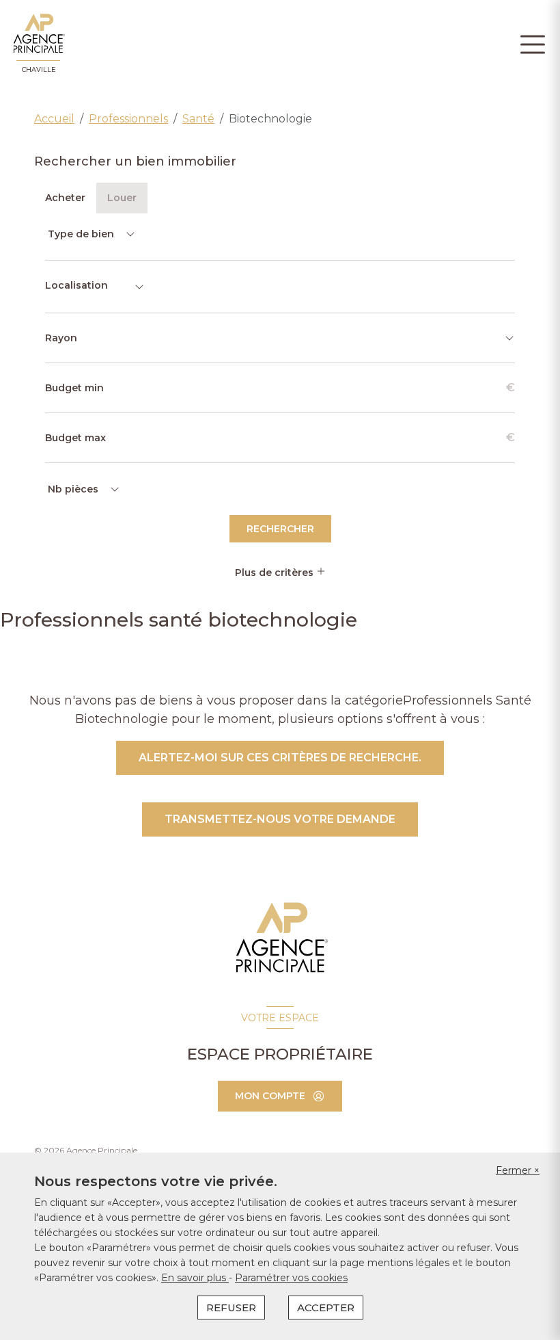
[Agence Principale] (280, 937)
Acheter (65, 198)
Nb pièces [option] (73, 489)
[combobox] (95, 287)
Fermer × (518, 1170)
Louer (122, 198)
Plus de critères (275, 572)
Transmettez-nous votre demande (280, 819)
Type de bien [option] (81, 234)
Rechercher (280, 529)
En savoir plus (195, 1278)
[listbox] (90, 234)
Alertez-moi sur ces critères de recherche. (280, 757)
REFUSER (231, 1307)
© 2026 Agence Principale (85, 1150)
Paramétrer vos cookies (291, 1278)
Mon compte (270, 1096)
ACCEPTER (325, 1307)
